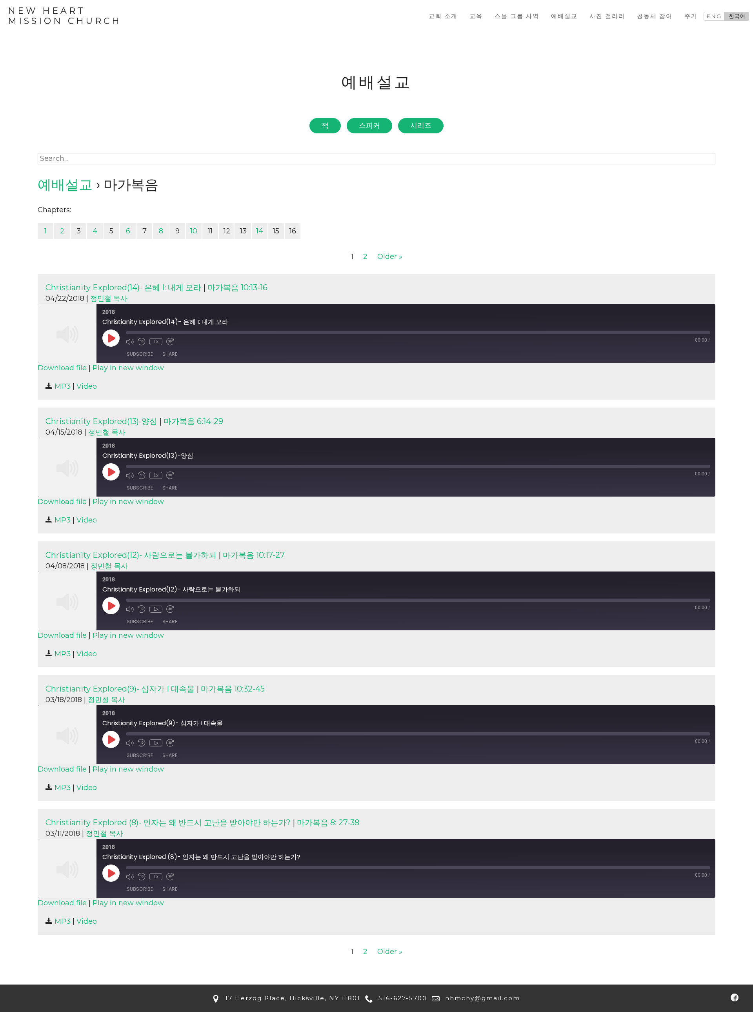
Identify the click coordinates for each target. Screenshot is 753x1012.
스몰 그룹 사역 (517, 16)
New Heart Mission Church (65, 15)
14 (259, 231)
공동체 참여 (655, 16)
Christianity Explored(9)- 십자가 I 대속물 (120, 688)
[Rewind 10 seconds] (142, 342)
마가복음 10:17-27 (254, 555)
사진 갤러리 (607, 16)
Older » (389, 256)
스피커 (369, 125)
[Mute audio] (130, 341)
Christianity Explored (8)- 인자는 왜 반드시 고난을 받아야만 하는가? (168, 822)
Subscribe (140, 354)
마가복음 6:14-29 (193, 421)
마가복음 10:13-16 (237, 287)
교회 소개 (443, 16)
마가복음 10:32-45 (233, 688)
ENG (714, 16)
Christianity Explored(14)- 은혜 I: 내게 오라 (123, 287)
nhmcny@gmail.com (481, 998)
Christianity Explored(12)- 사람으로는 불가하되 (130, 555)
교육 (476, 16)
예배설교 (564, 16)
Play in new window (128, 368)
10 (193, 231)
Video (86, 386)
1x (155, 341)
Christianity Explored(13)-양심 (101, 421)
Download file (62, 368)
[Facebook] (734, 997)
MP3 (62, 386)
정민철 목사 (108, 298)
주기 (691, 16)
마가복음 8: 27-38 (328, 822)
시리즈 (420, 125)
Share (169, 354)
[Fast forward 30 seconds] (170, 342)
